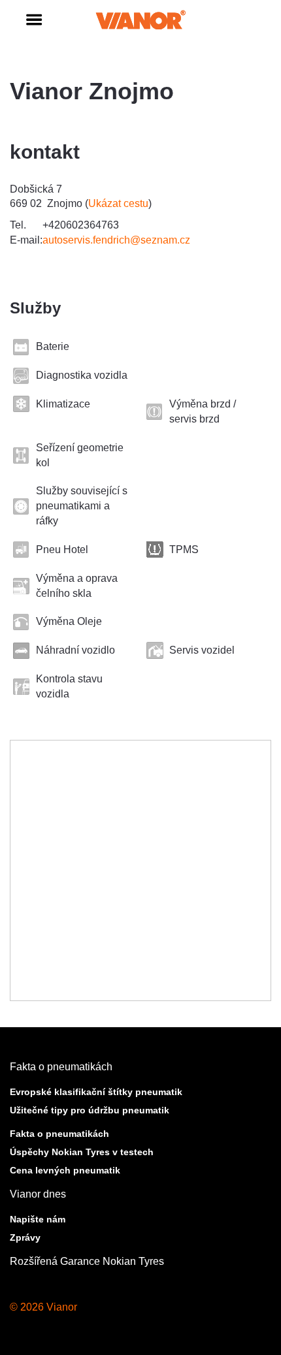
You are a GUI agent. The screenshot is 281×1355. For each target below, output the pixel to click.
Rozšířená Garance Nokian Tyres (87, 1261)
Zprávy (25, 1237)
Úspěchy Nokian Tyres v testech (82, 1152)
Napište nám (37, 1219)
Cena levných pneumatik (65, 1170)
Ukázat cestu (118, 203)
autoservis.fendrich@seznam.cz (116, 240)
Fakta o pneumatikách (61, 1066)
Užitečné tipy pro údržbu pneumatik (89, 1110)
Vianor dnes (38, 1194)
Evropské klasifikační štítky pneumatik (96, 1092)
